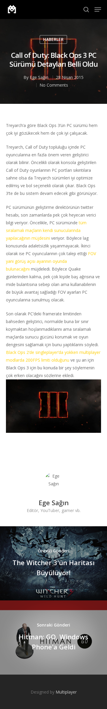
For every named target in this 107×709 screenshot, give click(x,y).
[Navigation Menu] (98, 9)
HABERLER (53, 39)
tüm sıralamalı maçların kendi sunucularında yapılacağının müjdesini (46, 230)
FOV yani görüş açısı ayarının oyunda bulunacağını (51, 261)
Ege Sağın (39, 77)
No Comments (54, 85)
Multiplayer (66, 692)
